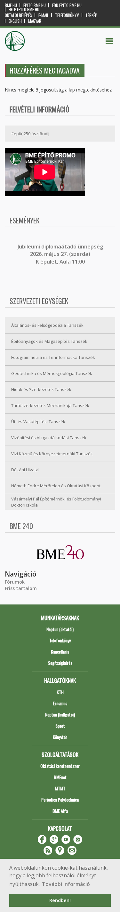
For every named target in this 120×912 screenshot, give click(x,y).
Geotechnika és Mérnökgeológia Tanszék (51, 373)
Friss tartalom (21, 588)
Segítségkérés (60, 662)
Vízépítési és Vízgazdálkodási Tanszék (48, 437)
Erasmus (60, 703)
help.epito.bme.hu (24, 9)
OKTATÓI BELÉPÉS (18, 15)
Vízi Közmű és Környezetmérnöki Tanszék (52, 453)
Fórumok (15, 582)
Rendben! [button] (60, 900)
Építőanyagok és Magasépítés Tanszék (49, 341)
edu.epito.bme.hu (67, 5)
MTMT (60, 788)
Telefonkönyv (67, 15)
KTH (60, 692)
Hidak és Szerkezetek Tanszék (41, 389)
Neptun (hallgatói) (60, 714)
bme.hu (11, 5)
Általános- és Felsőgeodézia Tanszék (47, 325)
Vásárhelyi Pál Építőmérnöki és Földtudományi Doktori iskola (56, 502)
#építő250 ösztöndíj (30, 133)
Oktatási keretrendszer (60, 765)
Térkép (91, 15)
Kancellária (60, 651)
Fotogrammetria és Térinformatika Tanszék (53, 357)
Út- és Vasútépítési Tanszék (38, 421)
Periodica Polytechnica (60, 799)
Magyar (34, 21)
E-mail (43, 15)
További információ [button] (66, 884)
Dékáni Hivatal (25, 470)
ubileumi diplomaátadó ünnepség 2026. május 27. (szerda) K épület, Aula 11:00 (61, 254)
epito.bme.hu (34, 5)
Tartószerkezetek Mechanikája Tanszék (50, 405)
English (15, 21)
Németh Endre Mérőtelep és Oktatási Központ (55, 486)
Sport (60, 725)
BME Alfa (60, 810)
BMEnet (60, 777)
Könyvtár (60, 737)
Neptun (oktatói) (60, 629)
